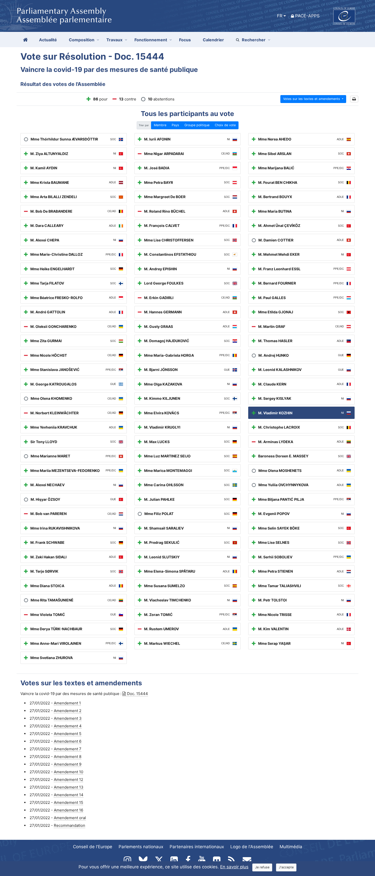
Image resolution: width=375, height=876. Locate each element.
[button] (354, 99)
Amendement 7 (67, 748)
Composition (81, 39)
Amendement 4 (68, 726)
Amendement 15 (68, 802)
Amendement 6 (67, 741)
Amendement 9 (67, 764)
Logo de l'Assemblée (251, 846)
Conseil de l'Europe (92, 846)
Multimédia (291, 846)
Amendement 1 (67, 703)
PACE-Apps (307, 15)
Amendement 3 (68, 718)
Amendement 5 (67, 733)
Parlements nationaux (141, 846)
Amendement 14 (68, 794)
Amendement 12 (68, 779)
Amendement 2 (67, 710)
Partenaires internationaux (197, 846)
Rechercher (254, 39)
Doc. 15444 (137, 693)
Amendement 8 (67, 756)
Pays (175, 125)
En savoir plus (234, 866)
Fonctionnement (150, 39)
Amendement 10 (68, 771)
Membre (160, 125)
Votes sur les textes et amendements (312, 99)
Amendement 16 (68, 810)
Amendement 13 (68, 787)
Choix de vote (225, 125)
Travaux (114, 39)
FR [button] (279, 15)
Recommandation (69, 825)
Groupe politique (196, 125)
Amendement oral (70, 817)
